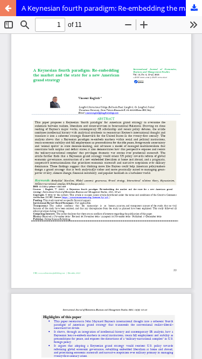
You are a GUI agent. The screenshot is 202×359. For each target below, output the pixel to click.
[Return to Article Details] (8, 8)
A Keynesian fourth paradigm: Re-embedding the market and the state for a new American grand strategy (112, 8)
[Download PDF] (194, 8)
